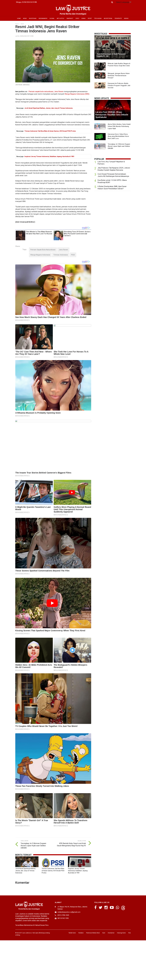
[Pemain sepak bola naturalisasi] (43, 249)
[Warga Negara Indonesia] (40, 255)
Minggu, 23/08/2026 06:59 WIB (26, 2)
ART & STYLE (60, 18)
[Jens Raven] (63, 249)
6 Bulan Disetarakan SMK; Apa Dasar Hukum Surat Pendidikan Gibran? (112, 187)
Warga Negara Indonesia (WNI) (77, 94)
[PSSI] (73, 255)
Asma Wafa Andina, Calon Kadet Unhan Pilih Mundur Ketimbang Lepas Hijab (119, 126)
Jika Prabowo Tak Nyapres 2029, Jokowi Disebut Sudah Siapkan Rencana (114, 169)
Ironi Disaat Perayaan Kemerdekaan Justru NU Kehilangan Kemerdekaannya (113, 175)
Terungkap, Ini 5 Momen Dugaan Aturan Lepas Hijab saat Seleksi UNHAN (33, 845)
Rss (129, 933)
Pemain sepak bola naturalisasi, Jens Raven (46, 91)
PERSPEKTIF (118, 18)
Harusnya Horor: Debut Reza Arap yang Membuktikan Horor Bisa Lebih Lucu (118, 136)
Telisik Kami (72, 933)
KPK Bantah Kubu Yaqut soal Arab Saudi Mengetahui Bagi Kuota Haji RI (71, 844)
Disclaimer (111, 933)
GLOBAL (52, 18)
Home (17, 24)
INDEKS (126, 18)
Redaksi (80, 933)
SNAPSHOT (70, 18)
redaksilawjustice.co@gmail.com (69, 912)
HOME (19, 18)
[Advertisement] (112, 209)
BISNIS (83, 18)
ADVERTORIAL (108, 18)
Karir (103, 933)
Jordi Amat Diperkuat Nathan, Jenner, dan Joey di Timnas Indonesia (48, 108)
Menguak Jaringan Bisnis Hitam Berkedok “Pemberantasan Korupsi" (119, 75)
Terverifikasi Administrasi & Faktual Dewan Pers (32, 925)
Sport (22, 24)
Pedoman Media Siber (93, 933)
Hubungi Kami (121, 933)
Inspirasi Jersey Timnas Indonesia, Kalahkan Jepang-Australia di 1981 (49, 156)
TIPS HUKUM (97, 18)
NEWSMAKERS (43, 18)
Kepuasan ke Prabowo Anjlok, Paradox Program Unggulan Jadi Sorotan (119, 85)
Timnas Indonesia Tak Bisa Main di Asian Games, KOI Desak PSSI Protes (50, 131)
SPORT (90, 18)
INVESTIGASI (32, 18)
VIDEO (77, 18)
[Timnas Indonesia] (60, 255)
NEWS (25, 18)
